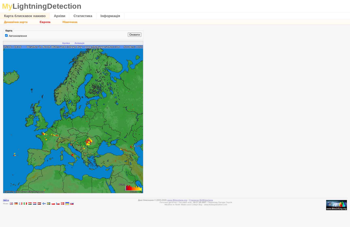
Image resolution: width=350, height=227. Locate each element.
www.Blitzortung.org (177, 200)
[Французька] (21, 203)
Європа (45, 22)
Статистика (83, 16)
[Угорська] (30, 203)
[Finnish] (44, 203)
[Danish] (63, 203)
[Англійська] (11, 203)
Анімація (79, 43)
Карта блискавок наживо (25, 16)
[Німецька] (16, 203)
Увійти (6, 200)
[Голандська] (35, 203)
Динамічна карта (16, 22)
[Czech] (58, 203)
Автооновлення (18, 36)
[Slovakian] (72, 203)
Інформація (110, 16)
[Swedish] (49, 203)
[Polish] (53, 203)
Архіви (59, 16)
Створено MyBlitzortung (201, 200)
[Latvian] (39, 203)
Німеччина (70, 22)
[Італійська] (25, 203)
